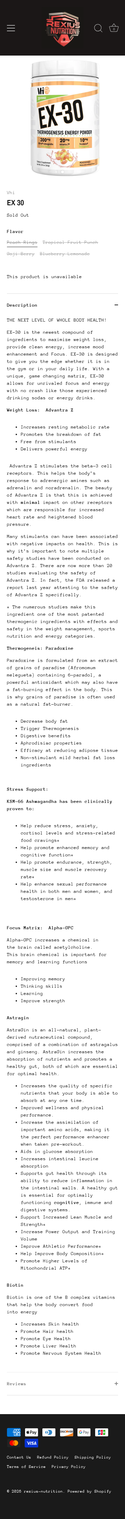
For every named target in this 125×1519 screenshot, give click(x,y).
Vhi (11, 192)
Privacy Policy (69, 1466)
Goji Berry (21, 253)
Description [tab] (22, 305)
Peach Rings (22, 242)
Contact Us (19, 1457)
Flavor (15, 231)
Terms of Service (26, 1466)
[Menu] (11, 28)
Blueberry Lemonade (65, 253)
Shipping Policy (93, 1457)
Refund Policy (53, 1457)
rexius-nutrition (43, 1491)
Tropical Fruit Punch (70, 242)
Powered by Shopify (89, 1491)
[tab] (62, 844)
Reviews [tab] (16, 1383)
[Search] (98, 29)
